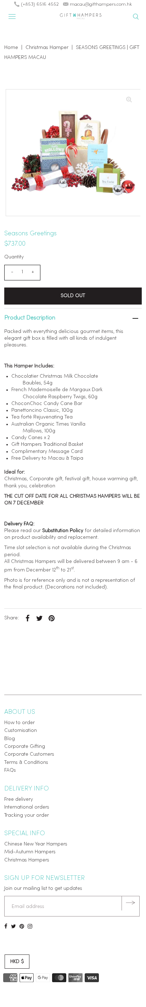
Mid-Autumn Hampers (30, 852)
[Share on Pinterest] (51, 618)
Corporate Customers (29, 754)
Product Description (29, 318)
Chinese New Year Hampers (35, 844)
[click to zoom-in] (129, 100)
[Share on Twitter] (39, 618)
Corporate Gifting (24, 746)
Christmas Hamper (47, 47)
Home (11, 47)
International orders (26, 807)
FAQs (10, 770)
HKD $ (17, 961)
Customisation (20, 730)
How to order (19, 723)
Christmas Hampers (26, 860)
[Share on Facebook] (27, 618)
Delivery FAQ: (19, 524)
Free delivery (18, 799)
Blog (9, 738)
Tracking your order (26, 815)
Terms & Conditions (26, 762)
